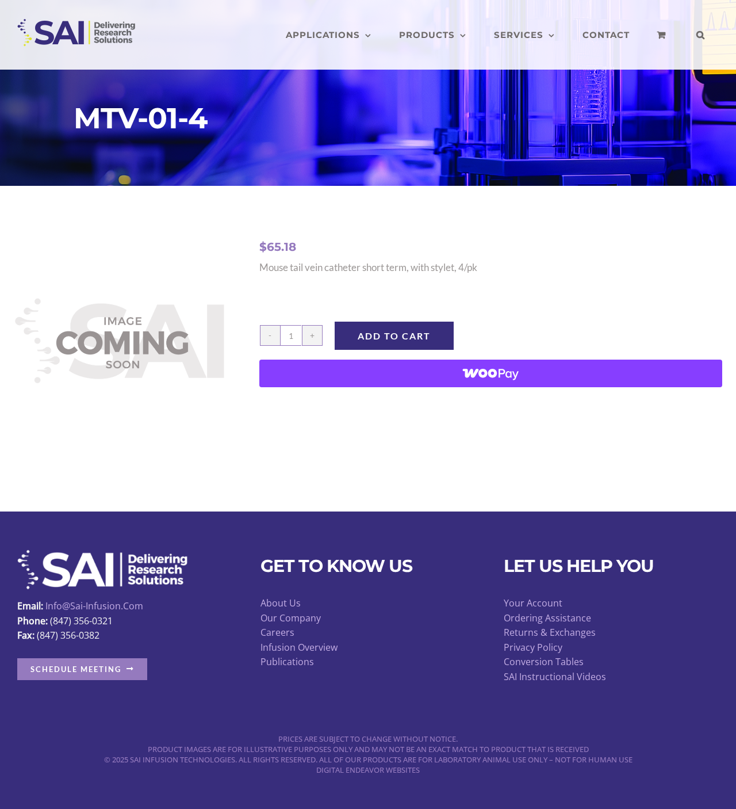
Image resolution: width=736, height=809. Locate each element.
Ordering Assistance (547, 618)
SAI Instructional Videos (555, 676)
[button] (701, 35)
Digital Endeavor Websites (368, 770)
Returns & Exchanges (550, 632)
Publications (287, 661)
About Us (280, 603)
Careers (277, 632)
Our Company (290, 618)
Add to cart (394, 335)
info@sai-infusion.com (94, 606)
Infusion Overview (299, 647)
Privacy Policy (533, 647)
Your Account (533, 603)
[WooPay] (490, 373)
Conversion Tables (544, 661)
